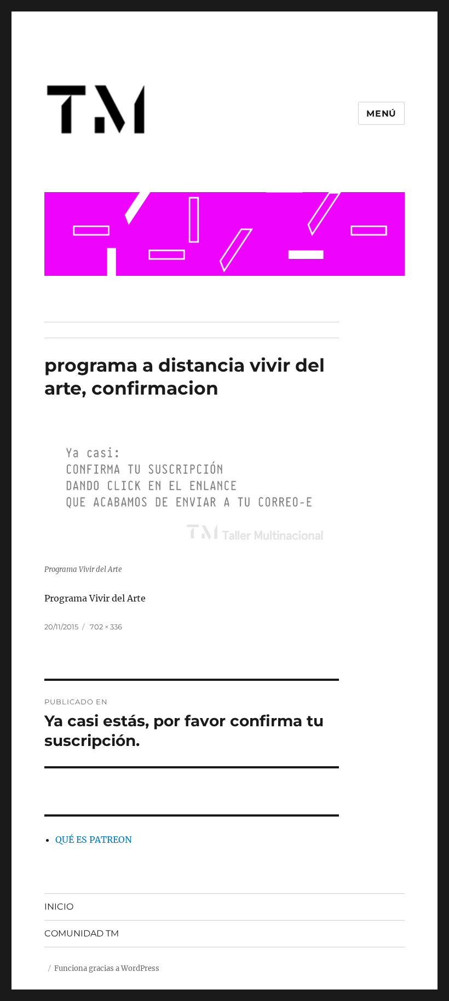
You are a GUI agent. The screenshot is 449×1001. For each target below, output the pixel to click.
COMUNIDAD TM (81, 933)
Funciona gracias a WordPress (106, 968)
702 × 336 (106, 626)
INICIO (58, 906)
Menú (381, 113)
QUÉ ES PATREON (93, 839)
